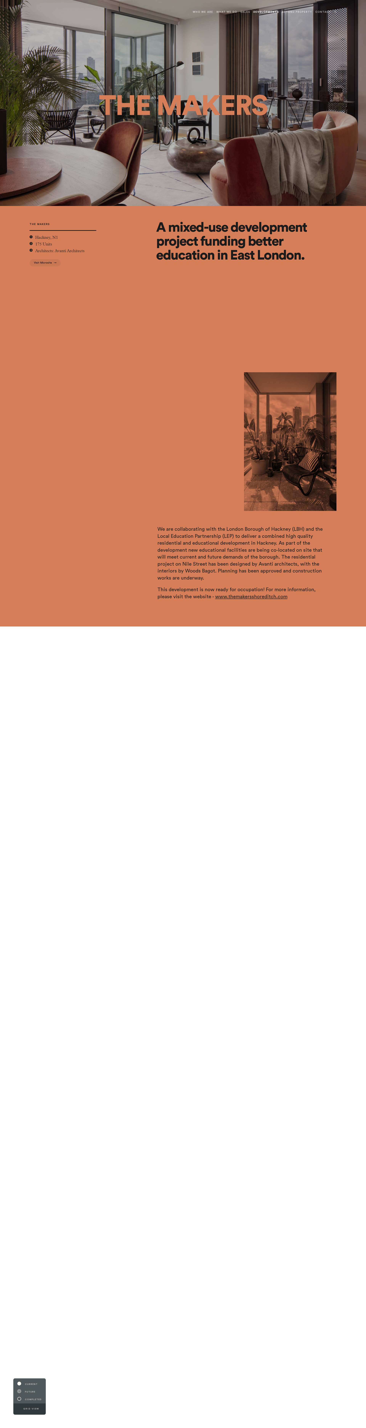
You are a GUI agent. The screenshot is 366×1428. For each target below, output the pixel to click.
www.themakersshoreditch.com (251, 596)
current (31, 1384)
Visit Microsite (43, 262)
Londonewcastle (31, 11)
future (30, 1392)
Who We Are (203, 12)
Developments (266, 12)
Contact (323, 12)
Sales (245, 12)
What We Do (226, 12)
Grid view (31, 1409)
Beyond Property (297, 12)
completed (33, 1399)
